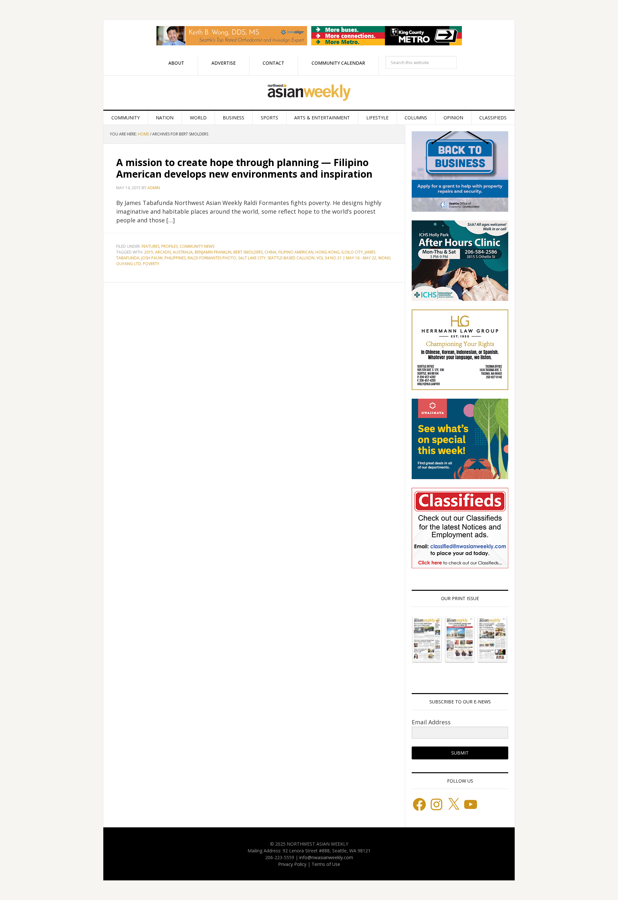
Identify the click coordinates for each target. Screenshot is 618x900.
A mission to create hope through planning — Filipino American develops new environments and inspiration (244, 168)
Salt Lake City (252, 258)
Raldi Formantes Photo (212, 258)
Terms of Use (326, 864)
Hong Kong (327, 252)
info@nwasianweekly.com (326, 857)
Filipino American (296, 252)
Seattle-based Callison (290, 258)
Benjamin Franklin (213, 252)
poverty (151, 263)
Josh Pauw (152, 258)
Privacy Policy (292, 864)
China (270, 252)
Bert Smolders (248, 252)
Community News (197, 246)
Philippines (175, 258)
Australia (183, 252)
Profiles (169, 246)
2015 (148, 252)
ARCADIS (163, 252)
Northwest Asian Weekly (309, 92)
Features (150, 246)
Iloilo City (352, 252)
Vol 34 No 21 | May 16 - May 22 (346, 258)
